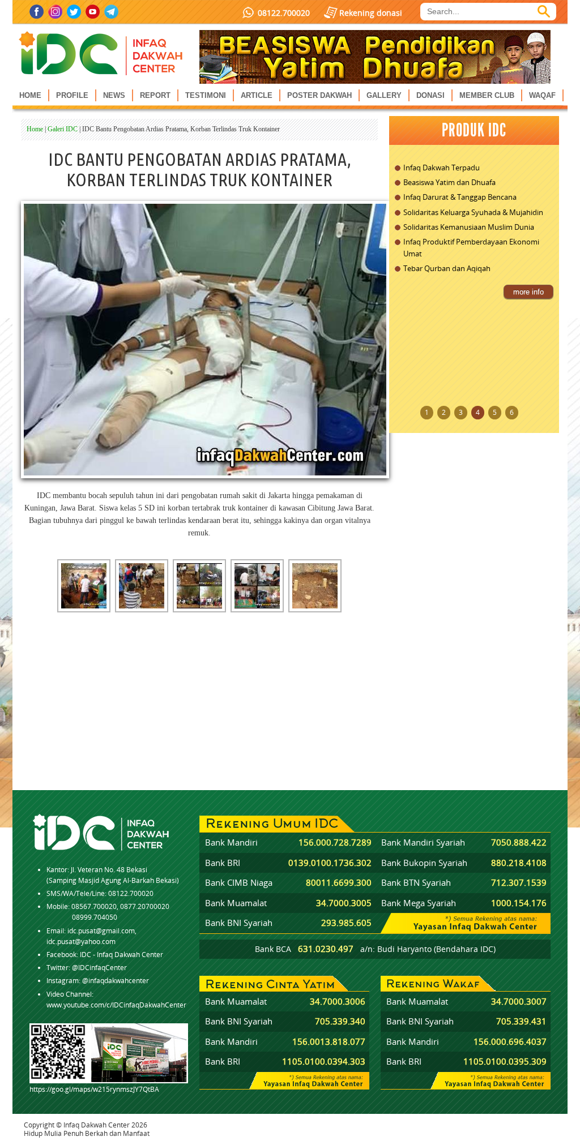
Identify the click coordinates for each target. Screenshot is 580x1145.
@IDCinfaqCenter (99, 967)
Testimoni (205, 95)
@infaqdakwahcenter (115, 980)
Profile (72, 95)
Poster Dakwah (319, 95)
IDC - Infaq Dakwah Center (121, 954)
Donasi (430, 95)
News (114, 95)
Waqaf (542, 95)
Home (30, 95)
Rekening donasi (370, 12)
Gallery (384, 95)
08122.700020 (284, 12)
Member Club (486, 95)
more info (528, 292)
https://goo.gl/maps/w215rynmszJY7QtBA (94, 1089)
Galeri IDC (63, 129)
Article (256, 95)
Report (155, 95)
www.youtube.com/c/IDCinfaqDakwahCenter (116, 1005)
